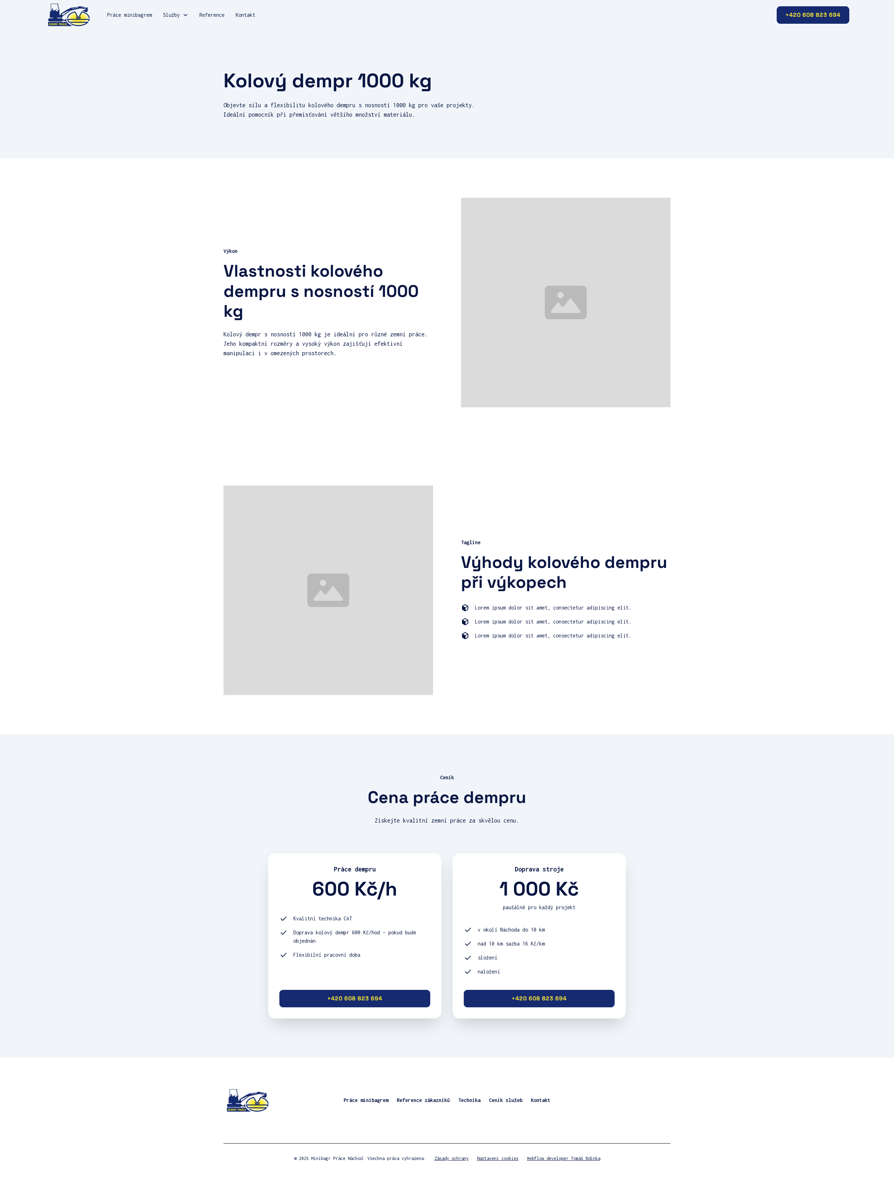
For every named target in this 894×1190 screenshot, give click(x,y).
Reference (212, 15)
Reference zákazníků (423, 1100)
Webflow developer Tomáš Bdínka (563, 1158)
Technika (469, 1100)
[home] (69, 15)
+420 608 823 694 (813, 15)
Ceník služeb (505, 1100)
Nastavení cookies (498, 1158)
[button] (175, 15)
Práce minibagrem (129, 15)
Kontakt (245, 15)
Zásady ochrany (451, 1158)
